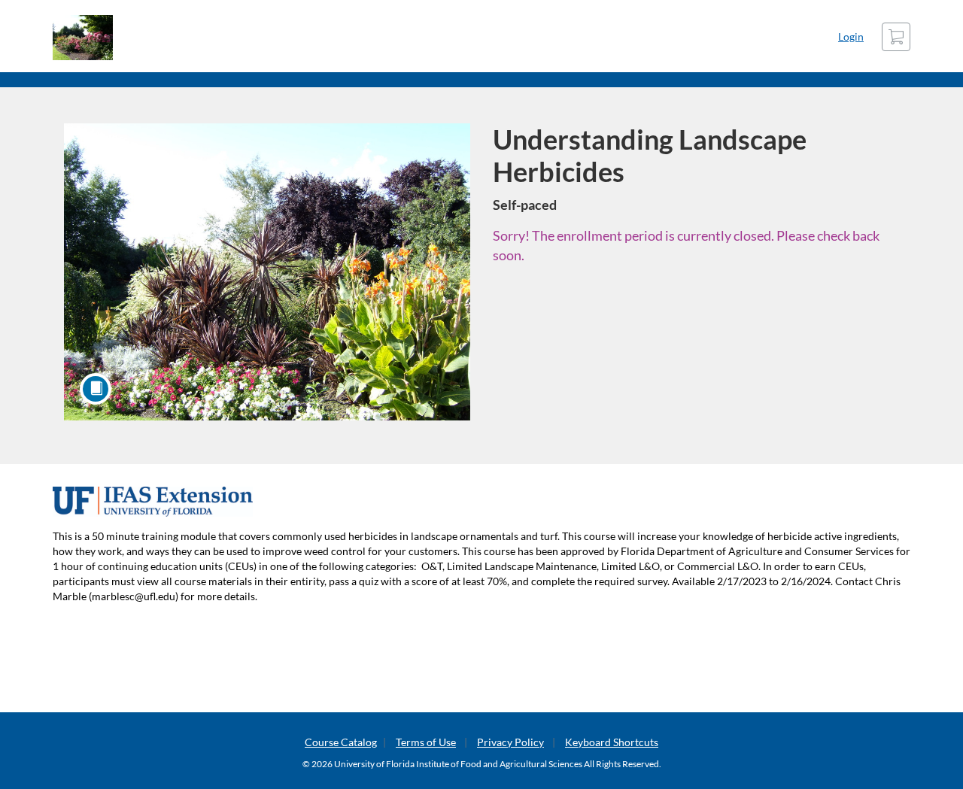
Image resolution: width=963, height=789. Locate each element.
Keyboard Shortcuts (611, 742)
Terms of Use (426, 742)
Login (851, 36)
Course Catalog (341, 742)
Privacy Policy (510, 742)
